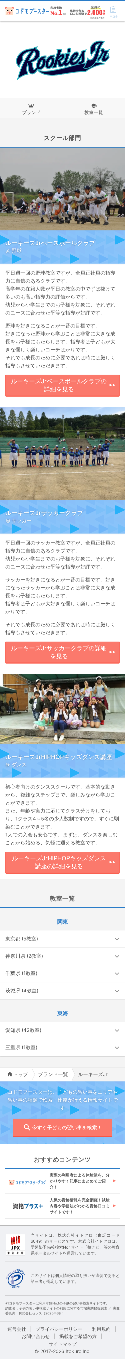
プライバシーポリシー (59, 1329)
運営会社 (16, 1329)
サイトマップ (63, 1344)
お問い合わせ (36, 1336)
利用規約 (101, 1329)
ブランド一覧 (53, 1074)
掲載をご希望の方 (78, 1336)
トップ (20, 1074)
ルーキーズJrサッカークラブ (44, 512)
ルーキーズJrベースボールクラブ (50, 242)
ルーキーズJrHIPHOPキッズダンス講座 (58, 756)
